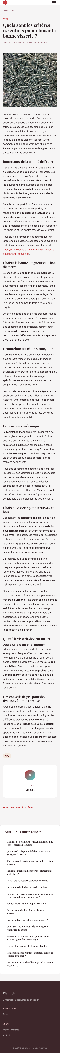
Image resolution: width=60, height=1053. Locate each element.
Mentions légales (11, 1029)
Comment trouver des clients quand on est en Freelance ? (30, 964)
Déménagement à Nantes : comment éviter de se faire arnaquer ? (30, 954)
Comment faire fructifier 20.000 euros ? (27, 919)
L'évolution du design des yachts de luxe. (27, 887)
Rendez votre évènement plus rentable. (26, 903)
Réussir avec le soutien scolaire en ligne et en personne (30, 863)
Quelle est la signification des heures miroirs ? (25, 912)
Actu (14, 10)
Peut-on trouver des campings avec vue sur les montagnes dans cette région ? (28, 938)
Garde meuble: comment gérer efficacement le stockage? (29, 872)
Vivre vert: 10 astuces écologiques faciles (27, 880)
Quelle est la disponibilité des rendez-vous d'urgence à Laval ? (28, 853)
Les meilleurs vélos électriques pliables (27, 945)
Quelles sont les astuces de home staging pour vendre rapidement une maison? (30, 895)
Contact (6, 1035)
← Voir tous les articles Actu (18, 807)
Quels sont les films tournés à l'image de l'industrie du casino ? (27, 928)
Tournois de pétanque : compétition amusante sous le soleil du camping (30, 843)
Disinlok (9, 993)
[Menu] (54, 2)
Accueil (6, 10)
